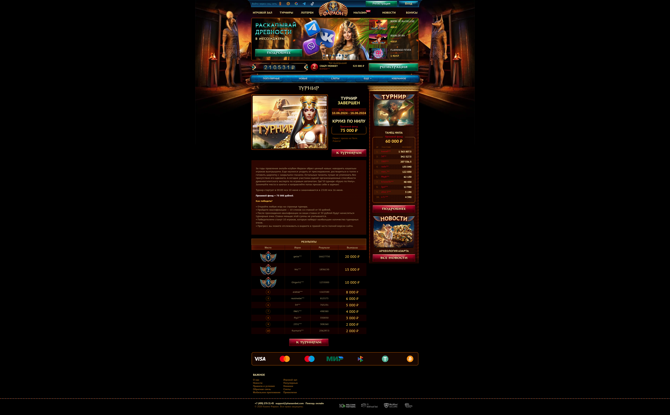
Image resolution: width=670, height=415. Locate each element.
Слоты (287, 389)
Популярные (290, 383)
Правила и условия (264, 386)
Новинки (288, 386)
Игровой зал (290, 380)
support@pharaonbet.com (290, 403)
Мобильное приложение (266, 392)
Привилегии (290, 392)
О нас (256, 380)
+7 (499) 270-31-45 (264, 403)
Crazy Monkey (329, 66)
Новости (257, 383)
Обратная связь (262, 389)
